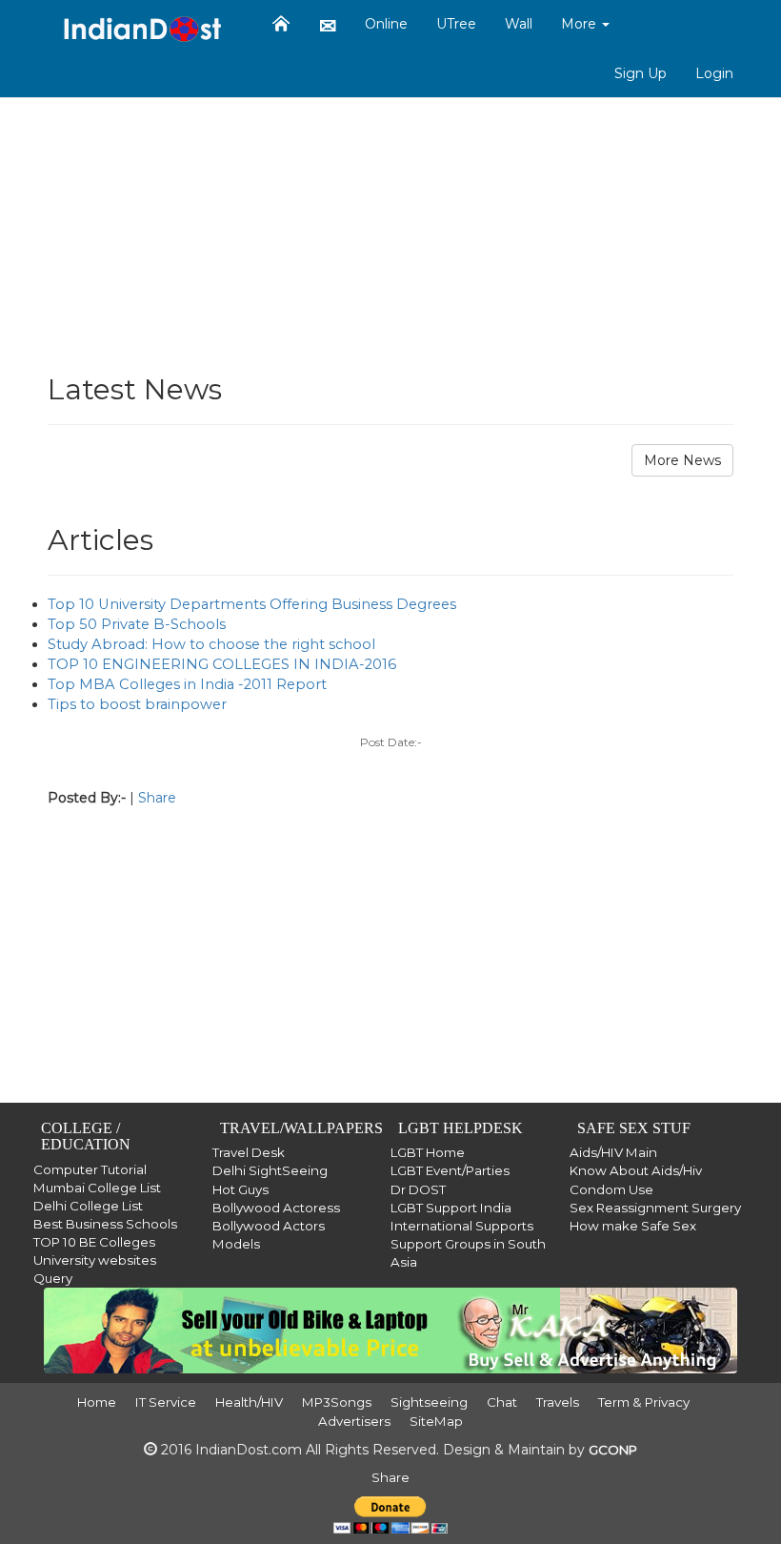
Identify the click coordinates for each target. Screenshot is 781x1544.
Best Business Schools (105, 1223)
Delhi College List (88, 1205)
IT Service (165, 1402)
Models (236, 1243)
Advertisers (354, 1421)
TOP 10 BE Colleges (94, 1241)
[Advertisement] (390, 221)
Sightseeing (429, 1402)
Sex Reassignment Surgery (655, 1207)
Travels (557, 1402)
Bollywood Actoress (276, 1207)
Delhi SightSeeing (270, 1170)
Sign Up (640, 73)
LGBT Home (427, 1152)
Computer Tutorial (90, 1169)
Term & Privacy (644, 1402)
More (580, 23)
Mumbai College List (97, 1187)
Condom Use (611, 1189)
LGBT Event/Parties (450, 1170)
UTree (456, 23)
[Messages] (327, 25)
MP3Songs (336, 1402)
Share (157, 797)
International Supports (461, 1225)
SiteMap (436, 1421)
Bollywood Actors (268, 1225)
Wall (518, 23)
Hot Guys (240, 1189)
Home (96, 1402)
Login (714, 73)
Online (386, 23)
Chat (502, 1402)
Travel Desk (248, 1152)
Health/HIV (249, 1402)
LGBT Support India (450, 1207)
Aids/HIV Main (613, 1152)
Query (52, 1278)
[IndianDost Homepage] (281, 24)
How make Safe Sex (633, 1225)
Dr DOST (418, 1189)
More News (682, 460)
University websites (94, 1260)
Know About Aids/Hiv (636, 1170)
